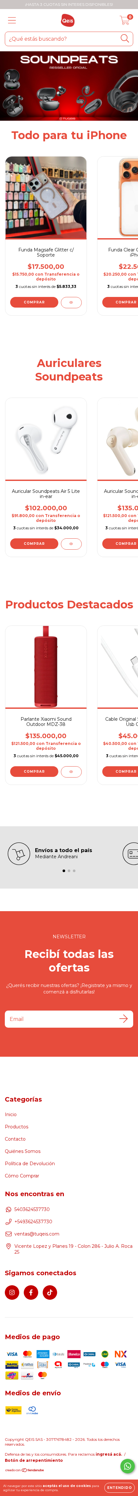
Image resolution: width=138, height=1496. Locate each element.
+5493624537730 (33, 1222)
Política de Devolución (30, 1163)
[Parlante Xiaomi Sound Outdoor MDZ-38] (71, 772)
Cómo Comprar (22, 1176)
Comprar (34, 302)
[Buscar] (125, 38)
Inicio (11, 1114)
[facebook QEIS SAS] (31, 1292)
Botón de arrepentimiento (34, 1460)
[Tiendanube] (25, 1470)
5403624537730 (32, 1209)
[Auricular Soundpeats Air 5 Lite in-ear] (71, 544)
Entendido (119, 1488)
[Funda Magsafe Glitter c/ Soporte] (71, 302)
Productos (16, 1127)
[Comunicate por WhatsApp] (127, 1466)
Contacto (15, 1139)
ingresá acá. (109, 1454)
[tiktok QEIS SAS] (50, 1292)
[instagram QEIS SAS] (12, 1292)
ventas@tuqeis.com (36, 1234)
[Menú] (12, 20)
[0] (124, 22)
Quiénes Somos (22, 1151)
